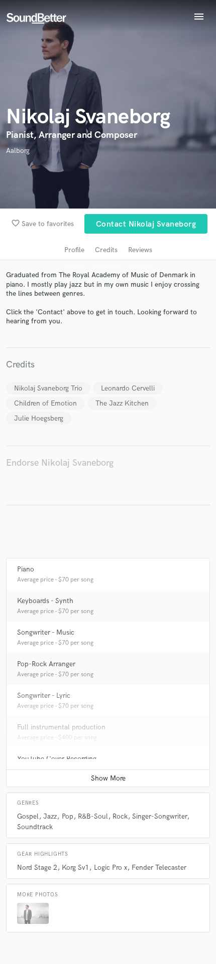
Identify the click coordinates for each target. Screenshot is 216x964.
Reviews (140, 250)
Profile (74, 250)
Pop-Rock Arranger (46, 664)
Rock (120, 816)
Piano (25, 569)
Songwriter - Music (45, 632)
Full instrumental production (61, 727)
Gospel (28, 816)
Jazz (50, 816)
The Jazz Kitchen (122, 403)
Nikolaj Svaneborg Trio (48, 388)
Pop (67, 816)
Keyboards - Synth (45, 601)
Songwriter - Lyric (43, 695)
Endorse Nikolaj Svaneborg (60, 463)
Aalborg (18, 150)
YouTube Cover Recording (56, 758)
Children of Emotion (45, 403)
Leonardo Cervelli (128, 388)
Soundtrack (35, 827)
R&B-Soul (93, 816)
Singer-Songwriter (159, 816)
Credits (106, 250)
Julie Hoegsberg (38, 418)
